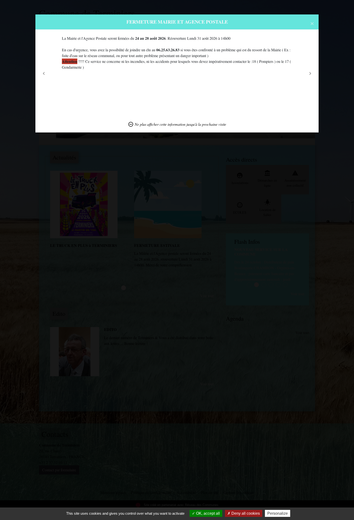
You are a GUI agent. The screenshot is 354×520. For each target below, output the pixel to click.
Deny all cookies (245, 513)
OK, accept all (207, 513)
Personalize (277, 513)
